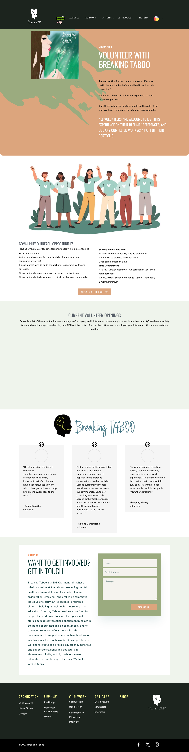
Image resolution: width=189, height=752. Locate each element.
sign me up (143, 607)
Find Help (143, 18)
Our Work (90, 18)
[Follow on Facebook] (139, 745)
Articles (107, 18)
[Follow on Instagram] (157, 745)
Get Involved (125, 18)
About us (74, 18)
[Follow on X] (148, 745)
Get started (34, 383)
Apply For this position (94, 291)
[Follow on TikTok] (166, 745)
